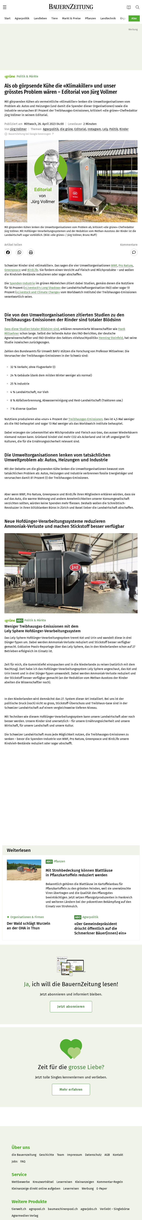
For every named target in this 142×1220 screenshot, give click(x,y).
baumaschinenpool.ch (63, 1209)
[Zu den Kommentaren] (134, 252)
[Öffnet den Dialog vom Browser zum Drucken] (30, 252)
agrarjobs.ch (89, 1209)
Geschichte (46, 1155)
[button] (4, 7)
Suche (139, 7)
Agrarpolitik (22, 18)
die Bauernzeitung (24, 1155)
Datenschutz (93, 1155)
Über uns (21, 1147)
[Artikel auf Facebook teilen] (7, 252)
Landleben (40, 18)
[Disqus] (71, 795)
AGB (107, 1155)
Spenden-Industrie (22, 283)
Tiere (54, 18)
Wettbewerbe (21, 1182)
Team (60, 1155)
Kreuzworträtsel (43, 1182)
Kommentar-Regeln (110, 1182)
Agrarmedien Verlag (25, 1215)
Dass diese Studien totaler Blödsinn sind (31, 329)
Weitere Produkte (29, 1201)
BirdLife (32, 270)
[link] (90, 872)
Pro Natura (126, 265)
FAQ (22, 1161)
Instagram (94, 129)
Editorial (80, 129)
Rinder (124, 129)
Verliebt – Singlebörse (115, 1209)
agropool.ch (37, 1209)
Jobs (14, 1161)
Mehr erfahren (71, 1089)
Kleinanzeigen (84, 1182)
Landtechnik (108, 18)
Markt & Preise (71, 18)
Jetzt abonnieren (71, 1007)
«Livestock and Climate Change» (38, 292)
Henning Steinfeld (111, 338)
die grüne (66, 129)
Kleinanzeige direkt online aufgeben (36, 1188)
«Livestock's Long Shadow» (42, 288)
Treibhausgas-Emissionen (85, 419)
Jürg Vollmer (18, 129)
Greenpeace (12, 270)
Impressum (74, 1155)
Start (7, 18)
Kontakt (118, 1155)
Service (19, 1174)
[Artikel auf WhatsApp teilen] (19, 252)
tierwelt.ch (19, 1209)
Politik (113, 129)
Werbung (88, 1188)
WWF (114, 265)
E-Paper (130, 7)
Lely (105, 129)
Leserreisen (64, 1182)
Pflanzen (90, 18)
